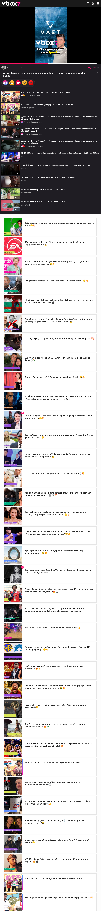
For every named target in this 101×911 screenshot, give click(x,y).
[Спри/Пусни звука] (9, 60)
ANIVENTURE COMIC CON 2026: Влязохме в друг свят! (45, 92)
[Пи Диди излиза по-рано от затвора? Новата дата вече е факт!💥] (13, 343)
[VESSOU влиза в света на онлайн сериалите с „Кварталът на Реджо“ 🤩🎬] (13, 863)
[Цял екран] (96, 60)
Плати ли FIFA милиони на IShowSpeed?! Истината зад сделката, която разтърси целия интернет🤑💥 (58, 686)
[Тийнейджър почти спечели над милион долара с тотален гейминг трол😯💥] (13, 227)
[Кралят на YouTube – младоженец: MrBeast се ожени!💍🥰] (13, 478)
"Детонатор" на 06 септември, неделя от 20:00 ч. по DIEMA (48, 177)
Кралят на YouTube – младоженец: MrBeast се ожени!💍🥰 (54, 473)
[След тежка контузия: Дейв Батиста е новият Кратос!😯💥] (13, 285)
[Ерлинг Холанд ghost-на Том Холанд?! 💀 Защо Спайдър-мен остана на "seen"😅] (13, 825)
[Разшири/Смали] (90, 60)
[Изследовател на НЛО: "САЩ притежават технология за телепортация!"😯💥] (13, 555)
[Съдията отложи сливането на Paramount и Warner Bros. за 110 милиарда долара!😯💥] (13, 651)
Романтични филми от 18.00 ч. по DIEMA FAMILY (43, 201)
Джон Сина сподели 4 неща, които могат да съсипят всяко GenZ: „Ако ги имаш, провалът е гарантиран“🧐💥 (58, 532)
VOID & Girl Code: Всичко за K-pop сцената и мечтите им (47, 104)
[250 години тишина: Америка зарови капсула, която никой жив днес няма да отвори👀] (13, 805)
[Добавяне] (96, 17)
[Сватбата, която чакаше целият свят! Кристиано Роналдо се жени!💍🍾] (13, 362)
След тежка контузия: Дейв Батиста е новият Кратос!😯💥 (56, 280)
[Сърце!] (18, 83)
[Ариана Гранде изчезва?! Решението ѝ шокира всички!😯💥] (13, 381)
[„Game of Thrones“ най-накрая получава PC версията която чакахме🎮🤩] (13, 709)
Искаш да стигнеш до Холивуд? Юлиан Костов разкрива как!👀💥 (59, 897)
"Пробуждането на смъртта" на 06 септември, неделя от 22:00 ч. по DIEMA (56, 165)
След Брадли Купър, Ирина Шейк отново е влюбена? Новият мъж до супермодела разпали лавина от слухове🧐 (58, 320)
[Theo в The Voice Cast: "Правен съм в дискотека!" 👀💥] (13, 632)
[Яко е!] (5, 83)
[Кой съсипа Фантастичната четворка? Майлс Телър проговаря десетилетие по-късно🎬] (13, 497)
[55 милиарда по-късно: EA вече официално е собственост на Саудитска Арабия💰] (13, 246)
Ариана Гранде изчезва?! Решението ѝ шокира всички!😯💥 (55, 377)
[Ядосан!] (30, 83)
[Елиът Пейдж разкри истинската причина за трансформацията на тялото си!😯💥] (13, 420)
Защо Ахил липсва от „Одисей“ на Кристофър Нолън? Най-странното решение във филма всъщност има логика (55, 609)
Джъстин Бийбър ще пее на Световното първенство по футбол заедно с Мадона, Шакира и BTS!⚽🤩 (58, 744)
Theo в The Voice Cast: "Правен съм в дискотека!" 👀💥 (52, 627)
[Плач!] (24, 83)
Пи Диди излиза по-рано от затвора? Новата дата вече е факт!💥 (59, 338)
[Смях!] (11, 83)
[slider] (55, 56)
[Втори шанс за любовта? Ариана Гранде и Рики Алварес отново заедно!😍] (13, 844)
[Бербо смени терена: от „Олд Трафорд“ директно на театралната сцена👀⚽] (13, 786)
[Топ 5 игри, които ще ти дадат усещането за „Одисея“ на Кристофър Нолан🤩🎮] (13, 728)
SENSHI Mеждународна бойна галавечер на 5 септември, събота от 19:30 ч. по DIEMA (60, 153)
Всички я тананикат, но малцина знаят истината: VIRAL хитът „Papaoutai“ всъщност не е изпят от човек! (58, 397)
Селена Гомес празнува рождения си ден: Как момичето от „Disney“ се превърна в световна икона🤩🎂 (55, 513)
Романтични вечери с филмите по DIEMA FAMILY (43, 189)
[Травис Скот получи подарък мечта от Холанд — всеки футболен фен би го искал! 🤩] (13, 439)
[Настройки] (96, 11)
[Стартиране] (4, 60)
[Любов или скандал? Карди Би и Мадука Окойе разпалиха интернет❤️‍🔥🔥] (13, 670)
